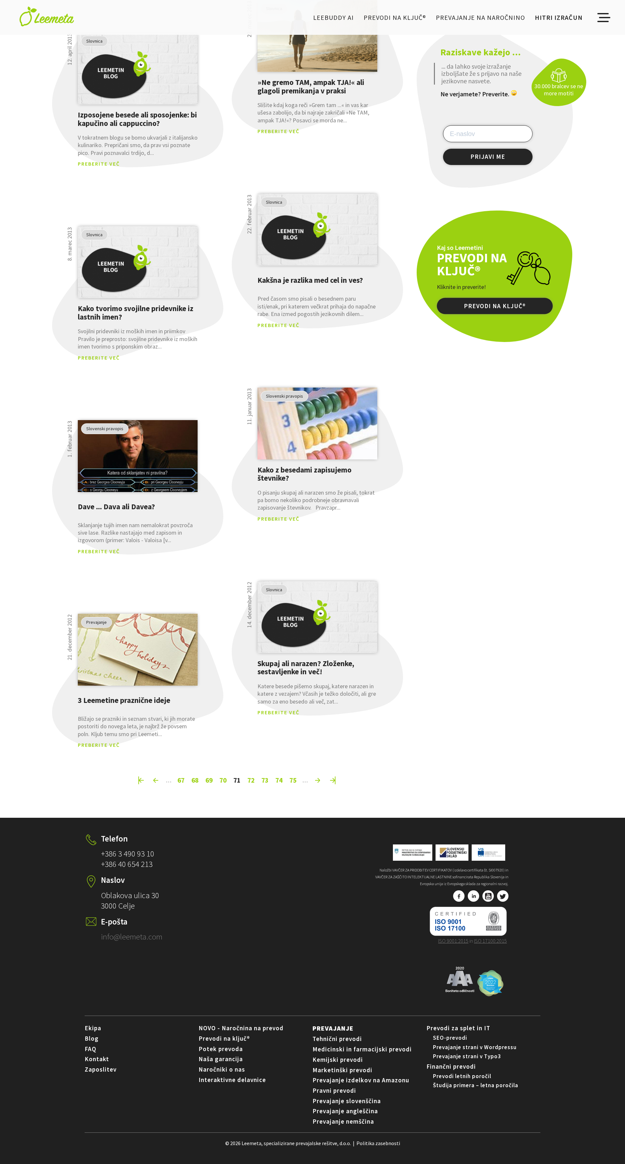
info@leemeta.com (131, 936)
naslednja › (318, 780)
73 (265, 779)
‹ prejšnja (156, 780)
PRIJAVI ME (487, 156)
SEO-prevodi (450, 1037)
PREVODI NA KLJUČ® (495, 306)
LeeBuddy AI (333, 17)
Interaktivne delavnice (232, 1080)
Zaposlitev (101, 1069)
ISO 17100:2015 (490, 941)
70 (223, 779)
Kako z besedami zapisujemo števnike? (304, 474)
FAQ (90, 1049)
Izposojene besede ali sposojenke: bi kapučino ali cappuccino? (137, 119)
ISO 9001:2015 (453, 941)
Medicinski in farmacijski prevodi (362, 1049)
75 (293, 779)
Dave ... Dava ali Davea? (116, 506)
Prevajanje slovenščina (346, 1101)
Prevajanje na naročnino (480, 17)
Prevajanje (333, 1028)
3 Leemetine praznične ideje (124, 700)
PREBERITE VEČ (99, 163)
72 (251, 779)
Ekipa (93, 1028)
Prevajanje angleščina (345, 1111)
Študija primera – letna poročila (475, 1085)
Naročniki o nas (222, 1069)
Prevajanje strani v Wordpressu (475, 1047)
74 (279, 779)
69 (209, 779)
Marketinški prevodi (342, 1070)
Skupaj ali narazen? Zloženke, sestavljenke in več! (305, 668)
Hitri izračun (559, 17)
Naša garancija (221, 1059)
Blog (92, 1038)
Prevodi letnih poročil (462, 1076)
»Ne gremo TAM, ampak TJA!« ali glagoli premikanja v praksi (310, 86)
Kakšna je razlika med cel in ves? (310, 280)
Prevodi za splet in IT (458, 1028)
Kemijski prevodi (337, 1059)
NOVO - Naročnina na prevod (241, 1028)
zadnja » (333, 780)
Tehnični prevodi (337, 1039)
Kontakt (97, 1059)
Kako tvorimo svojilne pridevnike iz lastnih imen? (135, 313)
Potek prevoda (221, 1049)
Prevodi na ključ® (395, 17)
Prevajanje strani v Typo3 (467, 1056)
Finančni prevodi (451, 1066)
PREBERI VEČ (138, 68)
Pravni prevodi (334, 1090)
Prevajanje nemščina (343, 1121)
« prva (141, 780)
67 (181, 779)
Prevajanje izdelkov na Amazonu (360, 1080)
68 (195, 779)
